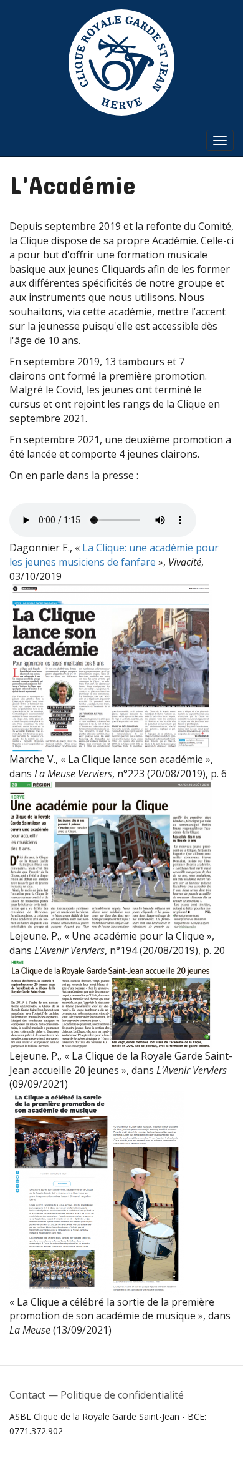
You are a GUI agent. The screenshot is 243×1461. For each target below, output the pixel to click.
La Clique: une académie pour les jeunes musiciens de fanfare (114, 555)
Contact (27, 1395)
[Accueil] (121, 62)
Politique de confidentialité (122, 1395)
